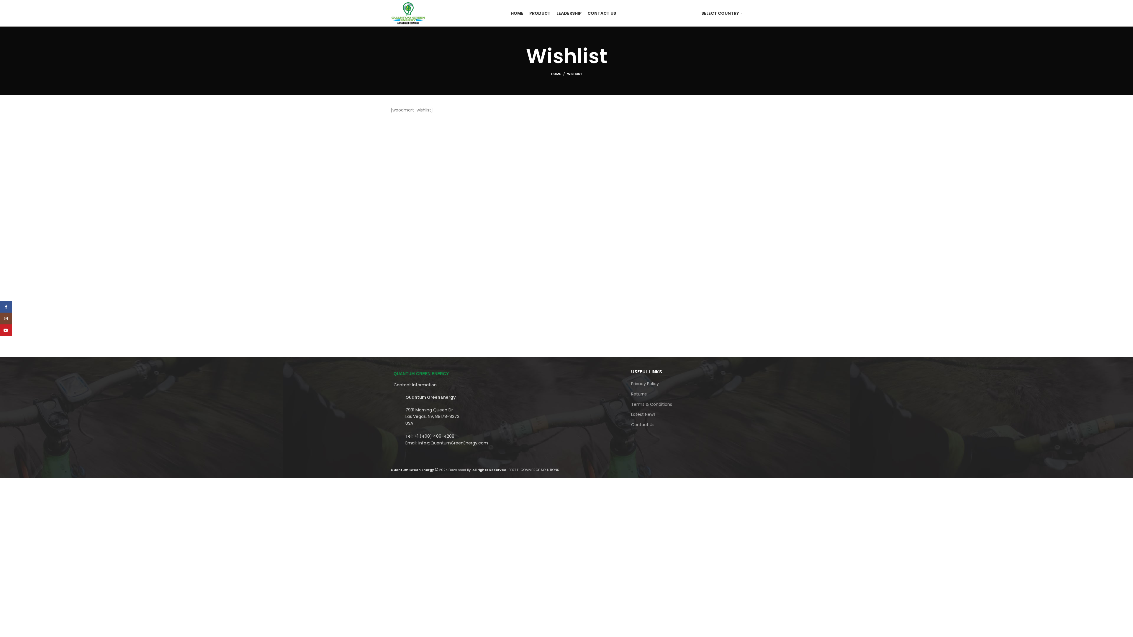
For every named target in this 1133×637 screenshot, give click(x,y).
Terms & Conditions (651, 404)
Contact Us (642, 425)
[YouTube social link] (6, 330)
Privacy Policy (645, 384)
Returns (639, 394)
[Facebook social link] (6, 307)
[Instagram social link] (6, 318)
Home (556, 73)
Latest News (643, 414)
